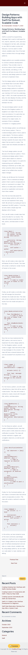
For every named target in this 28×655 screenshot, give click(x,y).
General (4, 635)
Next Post (14, 563)
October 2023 (6, 624)
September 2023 (7, 627)
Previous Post (14, 559)
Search (4, 576)
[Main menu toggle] (24, 3)
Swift (3, 638)
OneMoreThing (16, 649)
